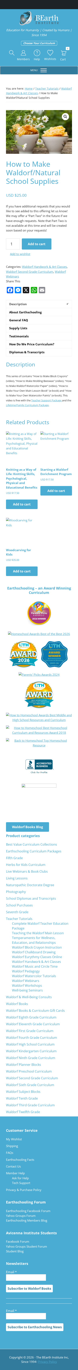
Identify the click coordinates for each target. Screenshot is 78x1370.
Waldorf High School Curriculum (30, 1044)
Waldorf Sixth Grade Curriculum (30, 1085)
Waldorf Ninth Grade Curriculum (30, 1058)
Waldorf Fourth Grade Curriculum (31, 1037)
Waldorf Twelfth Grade (23, 1112)
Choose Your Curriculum (39, 43)
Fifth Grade (14, 858)
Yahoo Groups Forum (21, 1216)
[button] (12, 53)
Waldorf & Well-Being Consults (29, 997)
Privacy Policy (47, 1362)
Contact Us (13, 1166)
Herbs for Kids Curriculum (25, 865)
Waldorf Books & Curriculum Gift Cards (35, 1010)
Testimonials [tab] (19, 336)
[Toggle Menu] (43, 70)
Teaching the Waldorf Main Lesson (38, 933)
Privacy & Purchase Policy (23, 1190)
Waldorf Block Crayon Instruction (37, 947)
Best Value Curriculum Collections (31, 844)
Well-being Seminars (27, 990)
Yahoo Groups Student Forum (26, 1246)
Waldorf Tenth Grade (22, 1098)
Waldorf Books (17, 1004)
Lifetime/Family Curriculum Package (27, 405)
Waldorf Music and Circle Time (35, 966)
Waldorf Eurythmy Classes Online (37, 957)
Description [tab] (18, 304)
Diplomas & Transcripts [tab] (26, 352)
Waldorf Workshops (27, 985)
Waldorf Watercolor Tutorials (34, 976)
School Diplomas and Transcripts (31, 898)
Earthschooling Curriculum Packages (33, 851)
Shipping (12, 1146)
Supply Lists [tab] (18, 328)
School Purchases (19, 905)
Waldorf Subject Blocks (23, 1091)
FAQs (9, 1153)
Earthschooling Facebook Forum (28, 1211)
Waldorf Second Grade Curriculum (29, 272)
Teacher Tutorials (47, 88)
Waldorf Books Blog (27, 827)
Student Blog (15, 1251)
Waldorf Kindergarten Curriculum (31, 1051)
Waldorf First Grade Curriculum (29, 1031)
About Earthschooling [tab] (25, 312)
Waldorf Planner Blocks (23, 1064)
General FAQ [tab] (18, 320)
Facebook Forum (17, 1241)
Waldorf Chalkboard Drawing (34, 952)
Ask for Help (20, 1178)
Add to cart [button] (22, 504)
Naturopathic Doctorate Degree (30, 885)
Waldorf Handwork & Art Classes (44, 267)
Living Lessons (17, 878)
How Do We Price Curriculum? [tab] (31, 344)
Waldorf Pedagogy (26, 971)
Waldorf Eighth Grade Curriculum (31, 1017)
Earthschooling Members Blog (26, 1220)
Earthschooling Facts (20, 1160)
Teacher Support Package (46, 400)
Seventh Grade (17, 912)
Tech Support (21, 1183)
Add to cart (36, 244)
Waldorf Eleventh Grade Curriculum (33, 1024)
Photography (16, 892)
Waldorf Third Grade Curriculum (30, 1105)
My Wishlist (14, 1139)
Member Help (15, 1173)
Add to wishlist (20, 254)
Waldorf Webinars (25, 981)
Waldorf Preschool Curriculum (29, 1071)
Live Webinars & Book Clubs (27, 871)
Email (11, 1272)
